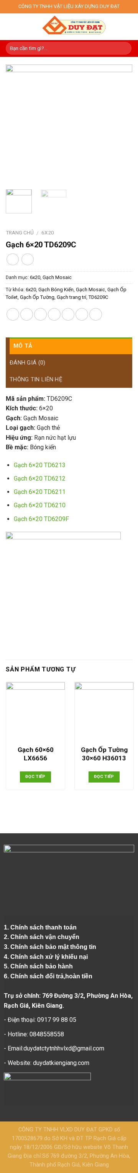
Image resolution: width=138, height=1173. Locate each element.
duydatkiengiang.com (61, 1063)
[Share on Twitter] (40, 314)
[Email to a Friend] (54, 314)
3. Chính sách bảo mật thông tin (51, 947)
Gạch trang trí (71, 297)
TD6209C (98, 297)
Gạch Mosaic (57, 277)
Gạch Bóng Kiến (56, 289)
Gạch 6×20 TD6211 (40, 491)
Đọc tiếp (35, 776)
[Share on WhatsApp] (13, 314)
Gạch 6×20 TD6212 (40, 478)
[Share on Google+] (82, 314)
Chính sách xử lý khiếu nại (49, 957)
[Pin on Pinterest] (68, 314)
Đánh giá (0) (28, 362)
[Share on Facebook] (26, 314)
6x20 (47, 232)
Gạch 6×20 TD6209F (41, 519)
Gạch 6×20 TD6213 (40, 465)
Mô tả (23, 345)
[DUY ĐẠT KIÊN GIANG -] (74, 26)
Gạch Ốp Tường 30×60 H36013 (104, 754)
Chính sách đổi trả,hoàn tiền (51, 976)
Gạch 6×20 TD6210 (40, 505)
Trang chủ (20, 232)
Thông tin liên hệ (36, 379)
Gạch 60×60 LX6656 (36, 754)
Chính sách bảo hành (42, 966)
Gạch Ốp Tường (37, 297)
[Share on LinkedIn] (95, 314)
